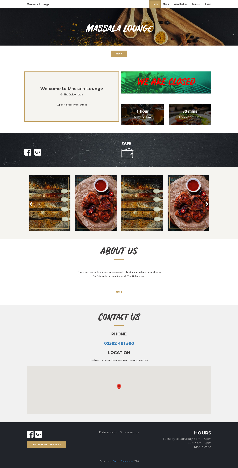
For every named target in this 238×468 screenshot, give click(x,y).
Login (208, 4)
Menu (166, 4)
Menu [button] (119, 53)
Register (196, 4)
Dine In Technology (123, 461)
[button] (119, 387)
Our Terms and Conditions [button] (46, 444)
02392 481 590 (119, 343)
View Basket (180, 4)
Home (155, 4)
